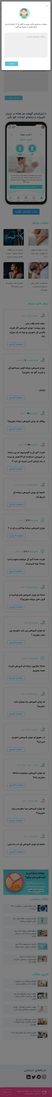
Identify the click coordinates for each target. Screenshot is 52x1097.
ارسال (11, 63)
